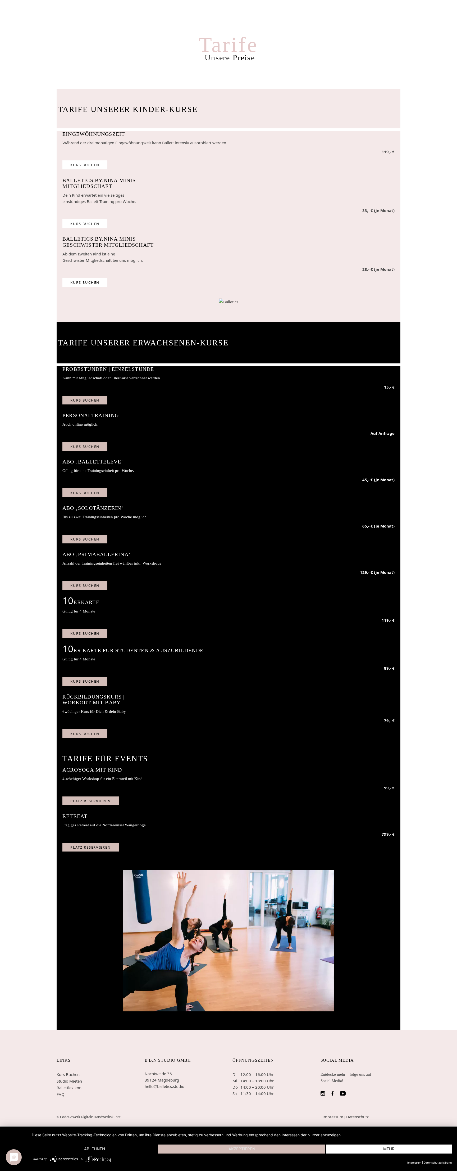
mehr (389, 1148)
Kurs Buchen (68, 1074)
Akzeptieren (242, 1148)
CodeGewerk (70, 1116)
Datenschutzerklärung (438, 1162)
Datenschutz (357, 1116)
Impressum (332, 1116)
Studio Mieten (69, 1081)
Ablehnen (94, 1148)
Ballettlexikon (69, 1087)
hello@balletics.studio (164, 1086)
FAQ (61, 1094)
